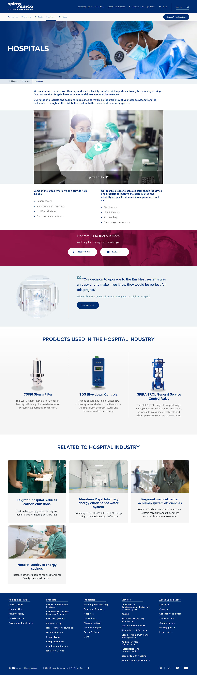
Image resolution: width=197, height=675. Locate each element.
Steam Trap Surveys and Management (135, 636)
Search (188, 7)
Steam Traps (53, 637)
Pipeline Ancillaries (57, 646)
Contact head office (170, 613)
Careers (163, 609)
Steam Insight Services (134, 630)
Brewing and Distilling (96, 604)
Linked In (169, 668)
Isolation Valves (55, 650)
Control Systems (55, 618)
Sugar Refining (92, 632)
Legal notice (15, 609)
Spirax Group (16, 604)
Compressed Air (55, 641)
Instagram (160, 668)
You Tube (186, 668)
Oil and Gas (90, 618)
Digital (125, 614)
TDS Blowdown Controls (98, 394)
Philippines (13, 81)
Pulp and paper (92, 627)
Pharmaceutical (92, 623)
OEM (86, 636)
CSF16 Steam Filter (38, 394)
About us (164, 604)
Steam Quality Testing (134, 656)
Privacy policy (16, 613)
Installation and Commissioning (131, 650)
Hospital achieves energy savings (37, 566)
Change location (30, 668)
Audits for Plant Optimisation (131, 643)
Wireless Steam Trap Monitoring (133, 619)
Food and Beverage (94, 609)
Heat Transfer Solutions (59, 627)
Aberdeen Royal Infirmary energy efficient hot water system (98, 503)
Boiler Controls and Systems (57, 605)
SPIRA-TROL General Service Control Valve (159, 396)
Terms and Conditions (21, 623)
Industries (26, 81)
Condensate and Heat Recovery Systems (58, 612)
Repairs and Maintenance (136, 660)
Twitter (177, 668)
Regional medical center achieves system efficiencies (160, 501)
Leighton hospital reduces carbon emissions (37, 501)
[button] (98, 146)
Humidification (54, 632)
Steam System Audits (133, 625)
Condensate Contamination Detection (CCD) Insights (136, 607)
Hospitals (89, 613)
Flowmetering (53, 623)
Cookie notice (16, 618)
